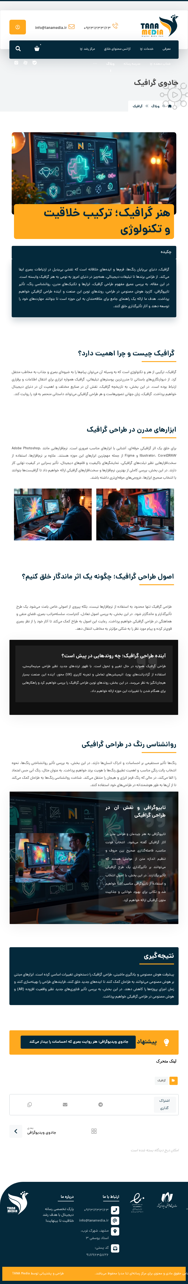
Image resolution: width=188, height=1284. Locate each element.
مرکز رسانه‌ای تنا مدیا (132, 1273)
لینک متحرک (166, 1061)
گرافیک (162, 1081)
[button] (95, 64)
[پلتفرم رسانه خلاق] (160, 18)
